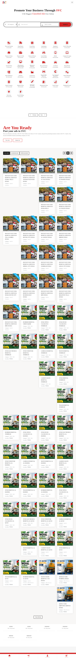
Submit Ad (17, 140)
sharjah (65, 626)
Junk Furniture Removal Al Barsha (10, 463)
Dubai (29, 328)
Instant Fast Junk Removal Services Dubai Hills (47, 206)
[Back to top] (71, 650)
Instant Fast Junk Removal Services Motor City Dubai (29, 235)
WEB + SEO (30, 326)
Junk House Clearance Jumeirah (62, 323)
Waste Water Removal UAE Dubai (45, 578)
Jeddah (11, 635)
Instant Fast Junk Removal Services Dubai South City (11, 293)
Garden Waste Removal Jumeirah (45, 379)
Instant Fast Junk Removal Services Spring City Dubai (29, 264)
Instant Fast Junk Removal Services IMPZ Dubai (11, 323)
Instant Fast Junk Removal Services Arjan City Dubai (65, 264)
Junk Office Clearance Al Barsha (27, 434)
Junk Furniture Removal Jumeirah (28, 352)
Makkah (29, 635)
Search (65, 24)
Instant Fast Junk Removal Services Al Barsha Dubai (65, 177)
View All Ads (38, 617)
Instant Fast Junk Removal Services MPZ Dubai (47, 293)
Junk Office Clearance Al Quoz (63, 492)
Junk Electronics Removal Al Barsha (65, 434)
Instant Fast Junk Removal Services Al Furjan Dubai (65, 206)
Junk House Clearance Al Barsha (45, 434)
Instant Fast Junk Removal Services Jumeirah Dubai (47, 264)
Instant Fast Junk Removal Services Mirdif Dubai (65, 235)
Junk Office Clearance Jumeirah (45, 323)
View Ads (7, 140)
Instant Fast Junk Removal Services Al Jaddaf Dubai (47, 235)
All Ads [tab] (6, 153)
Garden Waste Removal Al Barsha (63, 463)
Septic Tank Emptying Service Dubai (65, 605)
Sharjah (47, 626)
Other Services (31, 582)
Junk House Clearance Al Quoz (9, 521)
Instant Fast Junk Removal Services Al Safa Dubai (47, 177)
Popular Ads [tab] (24, 153)
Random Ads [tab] (14, 153)
